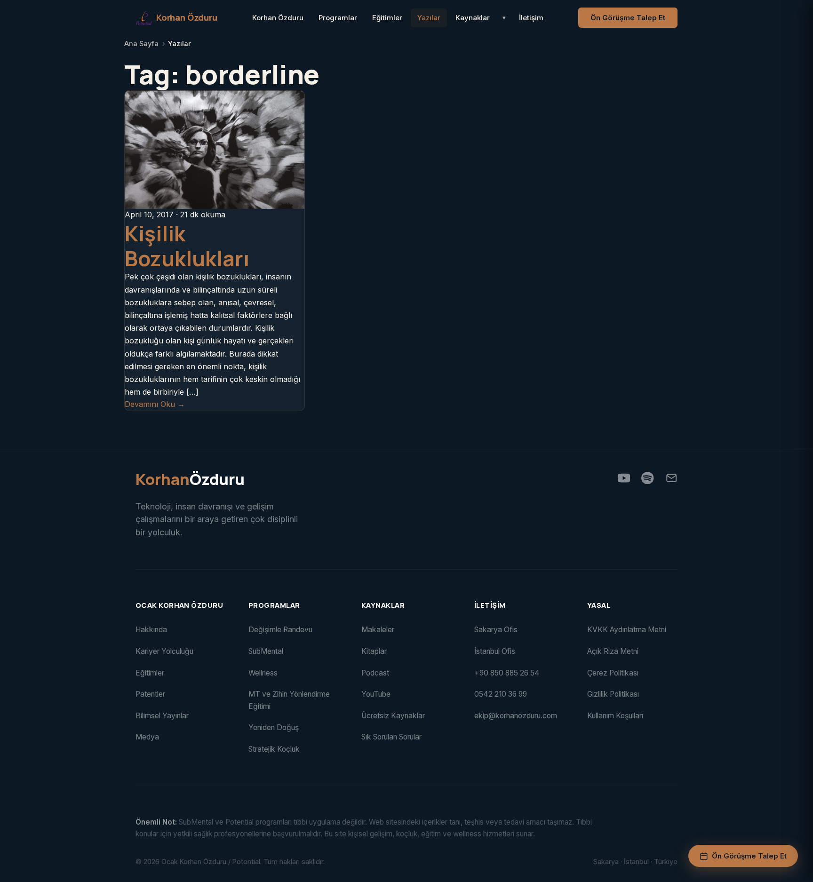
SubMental (265, 651)
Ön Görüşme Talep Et (627, 17)
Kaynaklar (472, 17)
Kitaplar (374, 651)
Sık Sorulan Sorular (391, 736)
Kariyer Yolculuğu (164, 651)
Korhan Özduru (277, 17)
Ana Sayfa (141, 44)
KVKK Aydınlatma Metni (626, 629)
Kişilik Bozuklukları (187, 245)
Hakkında (151, 629)
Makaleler (377, 629)
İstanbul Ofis (494, 651)
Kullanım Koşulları (615, 715)
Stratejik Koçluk (274, 749)
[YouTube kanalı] (624, 478)
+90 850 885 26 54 (507, 672)
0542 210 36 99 (500, 694)
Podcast (375, 672)
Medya (147, 736)
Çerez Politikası (612, 672)
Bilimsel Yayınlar (162, 715)
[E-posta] (671, 478)
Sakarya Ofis (496, 629)
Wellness (263, 672)
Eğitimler (387, 17)
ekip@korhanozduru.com (515, 715)
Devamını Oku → (155, 404)
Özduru (190, 479)
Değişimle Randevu (280, 629)
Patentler (150, 694)
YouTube (376, 694)
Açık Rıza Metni (612, 651)
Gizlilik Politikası (613, 694)
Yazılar (428, 17)
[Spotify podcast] (647, 478)
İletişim (531, 17)
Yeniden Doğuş (273, 727)
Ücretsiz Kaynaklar (393, 715)
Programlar (338, 17)
